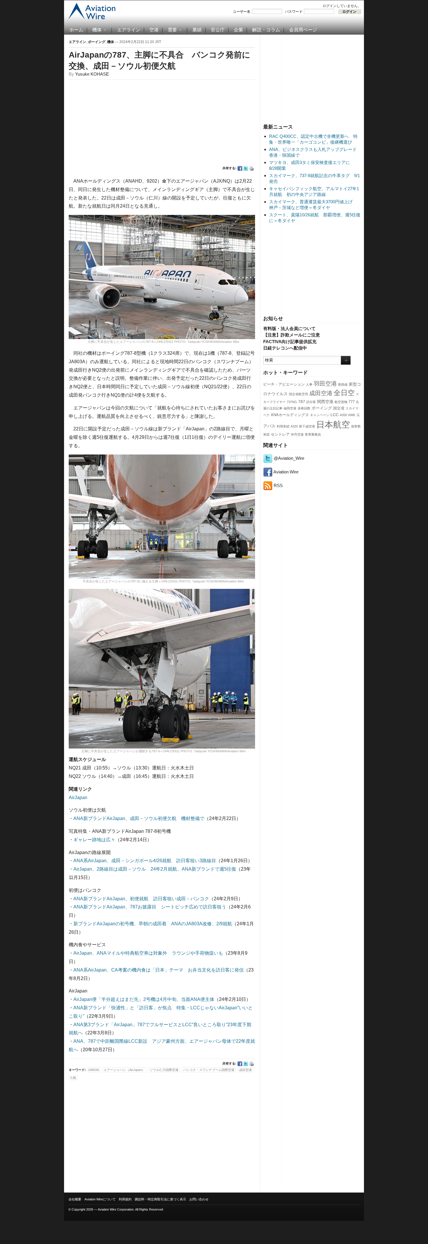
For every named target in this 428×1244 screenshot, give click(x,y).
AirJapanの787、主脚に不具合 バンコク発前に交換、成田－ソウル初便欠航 (159, 60)
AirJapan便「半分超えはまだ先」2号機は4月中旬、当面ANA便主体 (143, 999)
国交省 (338, 408)
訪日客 (311, 402)
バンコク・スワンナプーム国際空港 (208, 1070)
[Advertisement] (312, 78)
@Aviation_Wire (288, 458)
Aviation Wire (285, 471)
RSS (278, 485)
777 (352, 402)
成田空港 (321, 393)
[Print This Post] (251, 168)
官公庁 (218, 29)
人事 (309, 384)
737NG (292, 402)
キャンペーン (319, 415)
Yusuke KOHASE (92, 74)
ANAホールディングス (290, 415)
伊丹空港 (297, 434)
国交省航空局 (298, 394)
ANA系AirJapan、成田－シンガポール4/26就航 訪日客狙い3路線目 (144, 860)
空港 (154, 29)
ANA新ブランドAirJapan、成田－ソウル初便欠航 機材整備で (138, 818)
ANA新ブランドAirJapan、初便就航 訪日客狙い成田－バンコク (141, 898)
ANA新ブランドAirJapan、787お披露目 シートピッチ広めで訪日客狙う (149, 906)
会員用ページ (303, 29)
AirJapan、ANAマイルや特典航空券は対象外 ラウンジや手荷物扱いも (148, 953)
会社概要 (74, 1199)
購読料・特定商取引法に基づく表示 (160, 1199)
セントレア (280, 434)
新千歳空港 (307, 426)
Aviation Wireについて (100, 1199)
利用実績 (283, 426)
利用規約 (125, 1199)
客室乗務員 (313, 434)
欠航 (73, 1077)
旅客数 (356, 426)
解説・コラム (266, 29)
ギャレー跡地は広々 (94, 839)
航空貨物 (341, 402)
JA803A (93, 1070)
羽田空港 (325, 383)
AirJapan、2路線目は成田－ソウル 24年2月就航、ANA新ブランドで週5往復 (154, 869)
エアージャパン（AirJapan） (124, 1070)
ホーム (76, 29)
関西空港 (325, 401)
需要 (172, 29)
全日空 (344, 393)
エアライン (128, 29)
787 (301, 401)
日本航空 (333, 424)
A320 (294, 426)
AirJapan (78, 797)
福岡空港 (290, 408)
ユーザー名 (241, 12)
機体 (97, 29)
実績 (266, 434)
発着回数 (304, 408)
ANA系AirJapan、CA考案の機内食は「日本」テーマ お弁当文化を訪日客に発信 (158, 969)
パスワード (294, 12)
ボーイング (322, 408)
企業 (238, 29)
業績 (197, 29)
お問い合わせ (198, 1199)
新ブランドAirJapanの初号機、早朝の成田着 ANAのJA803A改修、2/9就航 (152, 923)
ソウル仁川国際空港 (164, 1070)
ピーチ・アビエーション (284, 384)
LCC (334, 414)
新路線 (343, 384)
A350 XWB (347, 415)
